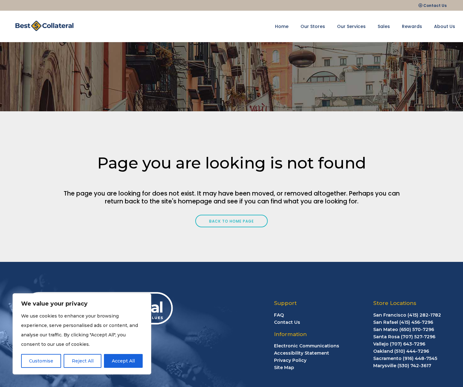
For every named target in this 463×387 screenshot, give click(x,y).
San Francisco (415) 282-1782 (407, 315)
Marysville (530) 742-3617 (402, 365)
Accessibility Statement (301, 353)
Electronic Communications (306, 346)
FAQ (279, 315)
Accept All (123, 361)
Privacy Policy (290, 360)
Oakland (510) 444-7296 (401, 351)
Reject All (83, 361)
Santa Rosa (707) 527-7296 (404, 337)
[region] (82, 333)
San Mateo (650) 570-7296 (403, 329)
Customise (41, 361)
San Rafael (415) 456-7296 (403, 322)
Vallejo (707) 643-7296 (399, 344)
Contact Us (435, 5)
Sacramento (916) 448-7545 (405, 358)
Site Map (284, 367)
